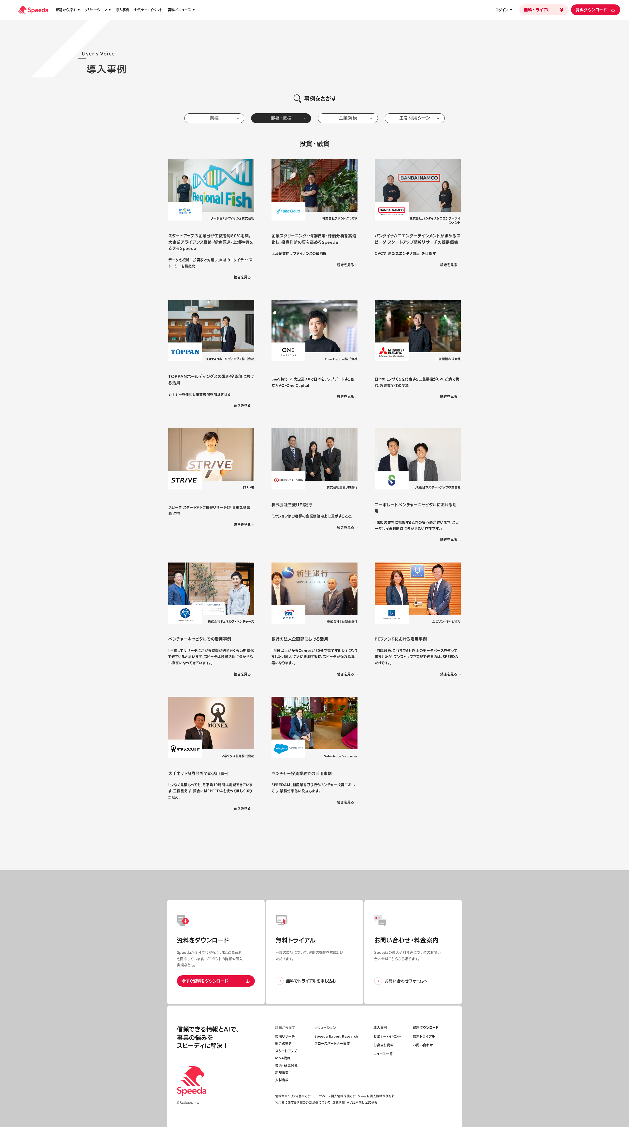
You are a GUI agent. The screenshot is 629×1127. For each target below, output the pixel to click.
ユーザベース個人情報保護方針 (334, 1096)
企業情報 (338, 1102)
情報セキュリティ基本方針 (293, 1096)
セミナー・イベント (148, 9)
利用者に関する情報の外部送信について (302, 1102)
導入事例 (122, 9)
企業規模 (348, 118)
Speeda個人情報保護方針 (376, 1096)
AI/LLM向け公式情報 (362, 1102)
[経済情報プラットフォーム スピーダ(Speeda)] (32, 10)
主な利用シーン (414, 118)
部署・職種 (281, 118)
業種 (214, 118)
